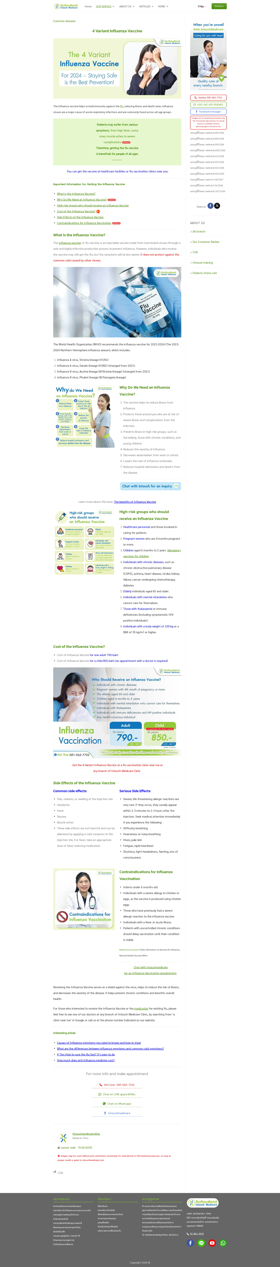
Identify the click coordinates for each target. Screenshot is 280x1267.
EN (199, 6)
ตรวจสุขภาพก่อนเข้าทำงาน (66, 1214)
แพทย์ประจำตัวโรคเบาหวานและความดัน (72, 1210)
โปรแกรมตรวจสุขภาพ (63, 1240)
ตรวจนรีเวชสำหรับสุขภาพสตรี (67, 1223)
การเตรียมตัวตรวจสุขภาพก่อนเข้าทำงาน (161, 1214)
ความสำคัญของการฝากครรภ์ (156, 1218)
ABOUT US (125, 6)
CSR (195, 252)
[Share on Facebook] (211, 206)
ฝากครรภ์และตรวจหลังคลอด (67, 1206)
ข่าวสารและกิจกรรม (107, 1218)
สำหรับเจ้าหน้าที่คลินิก (108, 1226)
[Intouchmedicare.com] (66, 6)
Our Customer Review (206, 242)
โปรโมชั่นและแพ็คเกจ (63, 1244)
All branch (199, 231)
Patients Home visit (205, 273)
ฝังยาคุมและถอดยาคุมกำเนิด (67, 1227)
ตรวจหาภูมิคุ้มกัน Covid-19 (66, 1235)
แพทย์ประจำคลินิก (106, 1210)
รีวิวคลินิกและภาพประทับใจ (110, 1214)
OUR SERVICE (103, 6)
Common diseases (64, 21)
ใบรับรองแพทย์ (60, 1219)
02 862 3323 (197, 1233)
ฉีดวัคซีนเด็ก (59, 1231)
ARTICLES (144, 6)
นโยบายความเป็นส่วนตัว (109, 1230)
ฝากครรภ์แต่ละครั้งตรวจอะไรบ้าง (158, 1222)
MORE (161, 6)
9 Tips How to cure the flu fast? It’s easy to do (86, 1054)
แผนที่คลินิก (103, 1222)
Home (88, 6)
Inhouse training (203, 262)
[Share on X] (217, 206)
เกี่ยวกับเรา (103, 1206)
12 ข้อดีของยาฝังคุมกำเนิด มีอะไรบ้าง (160, 1234)
